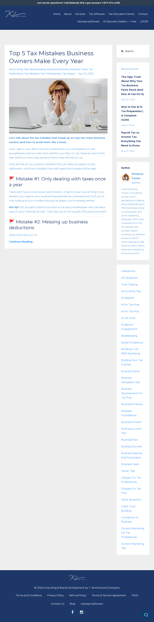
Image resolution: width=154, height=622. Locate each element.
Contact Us (57, 603)
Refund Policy (77, 595)
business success (131, 446)
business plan (129, 439)
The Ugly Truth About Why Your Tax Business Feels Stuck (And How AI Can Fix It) (132, 86)
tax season (68, 73)
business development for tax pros (132, 393)
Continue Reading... (21, 241)
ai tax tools (128, 318)
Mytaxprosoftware (88, 21)
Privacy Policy (55, 595)
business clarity (130, 371)
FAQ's (135, 595)
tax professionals (50, 73)
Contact (143, 14)
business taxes (78, 69)
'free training (129, 284)
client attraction (131, 499)
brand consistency (132, 342)
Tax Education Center (121, 14)
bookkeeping (38, 69)
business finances (57, 69)
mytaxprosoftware (92, 603)
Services (80, 14)
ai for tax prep (130, 304)
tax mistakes (31, 73)
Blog (72, 603)
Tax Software (97, 14)
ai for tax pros (130, 311)
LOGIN (144, 21)
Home (56, 14)
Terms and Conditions (29, 595)
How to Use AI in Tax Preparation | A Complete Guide (132, 113)
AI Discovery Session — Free (119, 21)
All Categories (129, 277)
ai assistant (127, 297)
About (68, 14)
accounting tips (19, 69)
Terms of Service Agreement (109, 595)
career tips (128, 470)
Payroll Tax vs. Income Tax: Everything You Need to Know (131, 139)
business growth (131, 422)
